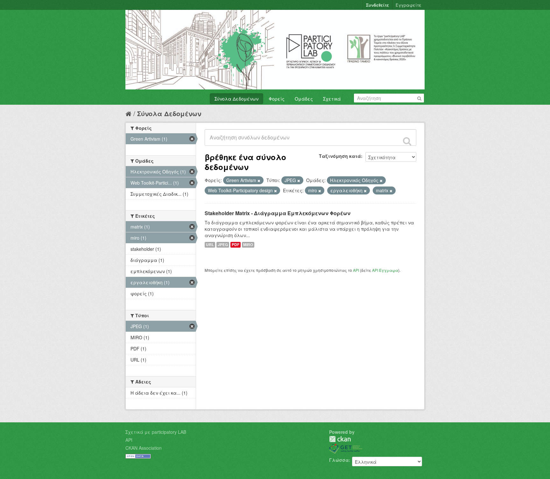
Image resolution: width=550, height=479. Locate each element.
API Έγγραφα (385, 270)
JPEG (223, 244)
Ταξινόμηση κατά (340, 156)
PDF (235, 244)
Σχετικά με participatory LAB (155, 432)
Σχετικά (332, 98)
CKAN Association (143, 448)
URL (210, 244)
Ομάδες (304, 98)
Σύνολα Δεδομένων (236, 98)
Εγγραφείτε (408, 5)
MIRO (248, 244)
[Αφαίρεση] (258, 180)
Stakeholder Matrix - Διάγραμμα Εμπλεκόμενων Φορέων (277, 213)
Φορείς (277, 98)
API (356, 270)
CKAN (340, 439)
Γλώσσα (339, 460)
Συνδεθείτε (377, 5)
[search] (407, 141)
